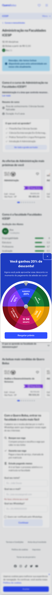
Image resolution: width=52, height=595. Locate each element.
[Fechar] (47, 256)
